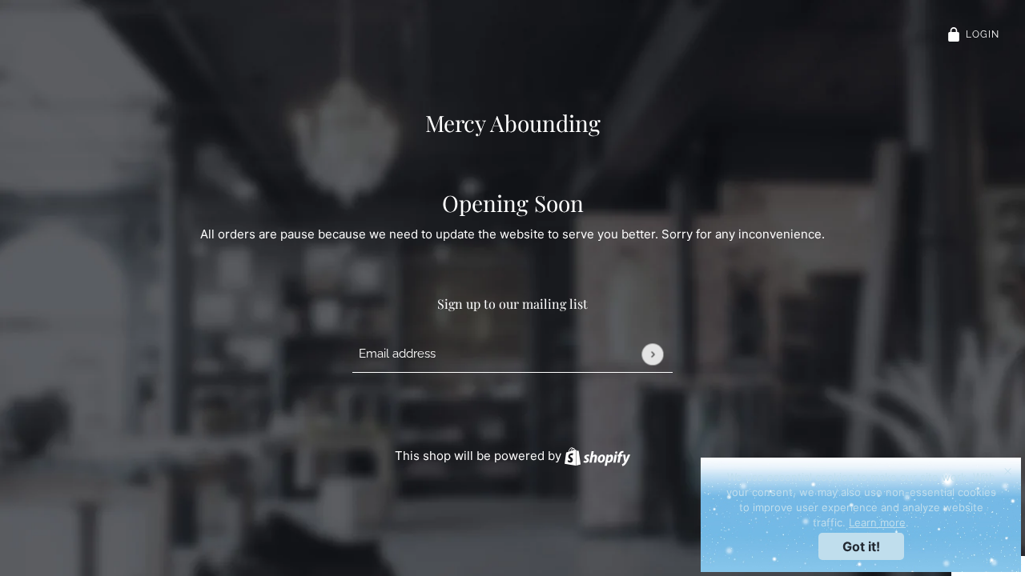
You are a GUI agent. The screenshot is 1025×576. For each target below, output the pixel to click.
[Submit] (652, 354)
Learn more (877, 522)
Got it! (861, 546)
